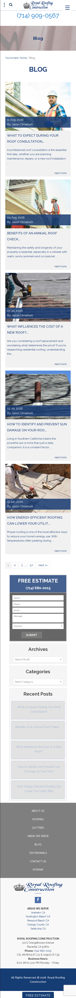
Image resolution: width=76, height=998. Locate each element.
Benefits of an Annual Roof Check (37, 727)
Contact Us (38, 861)
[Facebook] (38, 900)
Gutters (38, 827)
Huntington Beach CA (38, 916)
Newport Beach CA (38, 920)
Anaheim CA (38, 912)
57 (31, 565)
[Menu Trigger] (67, 7)
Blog (38, 844)
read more (60, 173)
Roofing (38, 819)
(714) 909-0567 (38, 15)
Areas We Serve (38, 836)
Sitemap (38, 869)
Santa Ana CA (38, 928)
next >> (43, 565)
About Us (38, 810)
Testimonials (38, 853)
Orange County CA (38, 924)
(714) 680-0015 (38, 588)
